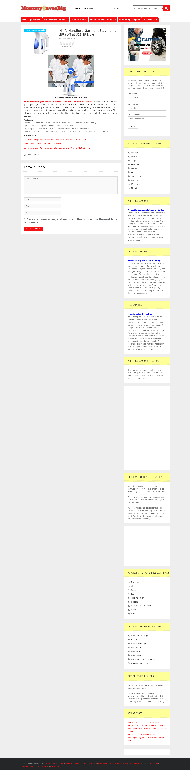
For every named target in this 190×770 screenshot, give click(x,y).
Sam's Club (136, 176)
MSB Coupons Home (31, 19)
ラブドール (39, 766)
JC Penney (135, 184)
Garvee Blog (54, 766)
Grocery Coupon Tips (140, 663)
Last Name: (133, 104)
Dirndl (46, 766)
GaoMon (93, 763)
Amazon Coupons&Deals (35, 30)
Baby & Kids (136, 639)
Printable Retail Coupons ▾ (55, 19)
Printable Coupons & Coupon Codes (146, 210)
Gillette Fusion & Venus (141, 605)
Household (135, 651)
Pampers (135, 582)
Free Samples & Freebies (140, 313)
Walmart (135, 152)
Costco (134, 156)
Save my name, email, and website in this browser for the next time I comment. (70, 220)
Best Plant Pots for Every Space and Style (145, 725)
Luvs (133, 613)
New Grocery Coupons (140, 635)
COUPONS (104, 8)
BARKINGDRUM (152, 763)
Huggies (134, 602)
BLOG (116, 8)
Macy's (134, 168)
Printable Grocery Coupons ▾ (103, 19)
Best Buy (135, 164)
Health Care (136, 647)
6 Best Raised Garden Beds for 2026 (143, 722)
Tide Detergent (137, 598)
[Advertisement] (147, 428)
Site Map (78, 763)
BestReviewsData (27, 766)
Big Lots (134, 188)
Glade (133, 609)
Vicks (133, 586)
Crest (133, 594)
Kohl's (133, 172)
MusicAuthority (139, 763)
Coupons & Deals (78, 19)
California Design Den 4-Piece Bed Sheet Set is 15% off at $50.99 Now (55, 139)
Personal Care (137, 655)
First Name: (133, 93)
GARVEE (86, 763)
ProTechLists (127, 763)
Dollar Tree (136, 180)
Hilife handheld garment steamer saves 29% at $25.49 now (52, 101)
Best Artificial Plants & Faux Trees (142, 734)
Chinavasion (102, 763)
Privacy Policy (51, 763)
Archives (61, 763)
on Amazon (86, 101)
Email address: (134, 114)
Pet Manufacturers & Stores (143, 659)
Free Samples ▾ (150, 19)
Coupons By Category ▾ (129, 19)
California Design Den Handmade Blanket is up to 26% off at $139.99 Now (57, 148)
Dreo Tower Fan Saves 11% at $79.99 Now (42, 143)
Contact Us (69, 763)
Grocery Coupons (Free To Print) (144, 260)
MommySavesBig (115, 763)
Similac (134, 590)
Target (133, 160)
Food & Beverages (139, 643)
